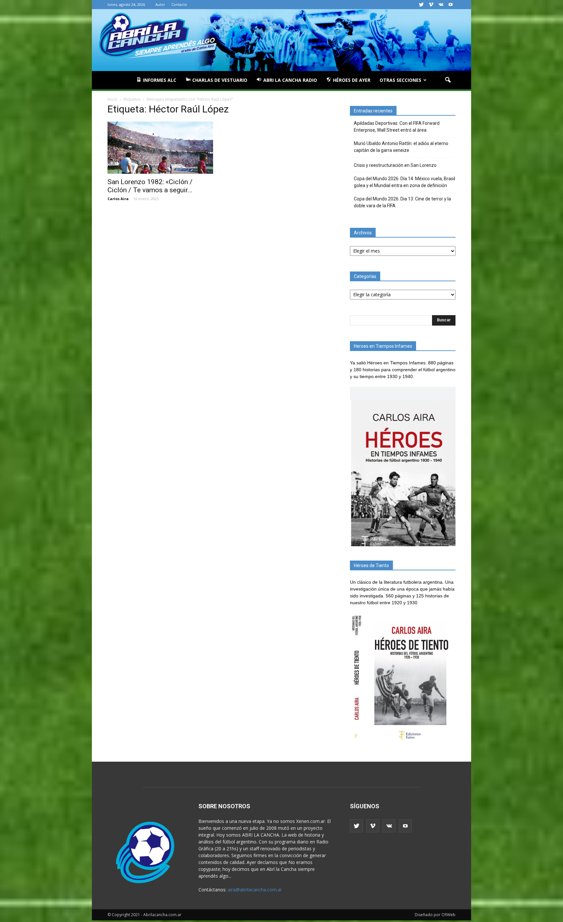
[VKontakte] (441, 4)
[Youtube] (450, 4)
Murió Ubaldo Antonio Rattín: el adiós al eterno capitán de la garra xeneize (401, 147)
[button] (447, 80)
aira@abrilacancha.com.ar (255, 889)
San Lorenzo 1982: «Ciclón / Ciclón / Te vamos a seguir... (150, 186)
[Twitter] (421, 4)
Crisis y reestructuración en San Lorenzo (395, 165)
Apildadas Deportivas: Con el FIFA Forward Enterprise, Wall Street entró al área (397, 127)
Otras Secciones (400, 80)
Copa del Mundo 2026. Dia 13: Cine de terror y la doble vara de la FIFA (402, 202)
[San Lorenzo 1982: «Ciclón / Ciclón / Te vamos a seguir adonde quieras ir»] (160, 148)
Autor (160, 4)
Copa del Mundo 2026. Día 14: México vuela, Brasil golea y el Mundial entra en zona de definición (404, 182)
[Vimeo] (431, 4)
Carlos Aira (118, 198)
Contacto (179, 4)
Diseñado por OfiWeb (435, 914)
